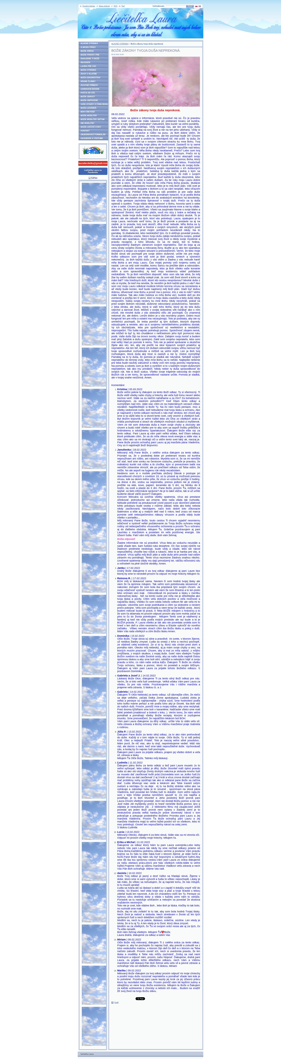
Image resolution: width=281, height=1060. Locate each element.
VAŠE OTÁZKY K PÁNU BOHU (94, 104)
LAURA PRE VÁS (88, 66)
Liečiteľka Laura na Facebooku (93, 171)
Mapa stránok (104, 6)
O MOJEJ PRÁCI (88, 47)
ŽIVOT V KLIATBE (89, 74)
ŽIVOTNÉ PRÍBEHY (89, 85)
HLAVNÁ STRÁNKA (119, 44)
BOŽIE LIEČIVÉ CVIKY (91, 127)
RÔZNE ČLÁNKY (88, 81)
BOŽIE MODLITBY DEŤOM (92, 119)
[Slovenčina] (196, 6)
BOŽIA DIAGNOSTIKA (90, 78)
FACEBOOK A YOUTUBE (92, 138)
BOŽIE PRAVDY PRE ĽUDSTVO (90, 55)
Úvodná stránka (88, 6)
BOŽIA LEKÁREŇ (88, 108)
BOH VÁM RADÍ (88, 112)
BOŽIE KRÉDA (87, 51)
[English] (199, 6)
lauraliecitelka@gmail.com (92, 163)
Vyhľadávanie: (159, 6)
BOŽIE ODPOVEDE (89, 100)
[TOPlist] (93, 178)
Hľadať (190, 6)
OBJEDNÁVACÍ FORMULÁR (93, 134)
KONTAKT (85, 131)
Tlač (123, 6)
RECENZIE (85, 62)
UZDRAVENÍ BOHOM (90, 89)
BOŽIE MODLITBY (89, 115)
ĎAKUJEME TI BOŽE (90, 59)
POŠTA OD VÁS (88, 93)
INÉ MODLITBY (87, 123)
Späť (116, 1002)
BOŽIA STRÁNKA (88, 70)
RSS (115, 6)
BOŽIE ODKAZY (88, 96)
